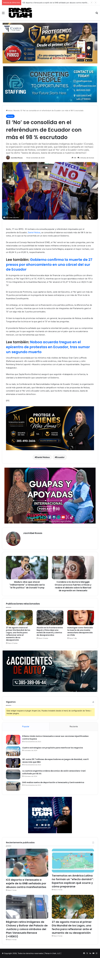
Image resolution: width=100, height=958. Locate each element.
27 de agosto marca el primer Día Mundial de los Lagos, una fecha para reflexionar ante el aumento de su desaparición (18, 633)
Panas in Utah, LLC (52, 953)
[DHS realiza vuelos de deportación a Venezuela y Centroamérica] (13, 786)
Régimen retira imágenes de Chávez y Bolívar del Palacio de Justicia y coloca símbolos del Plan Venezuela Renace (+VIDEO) (27, 929)
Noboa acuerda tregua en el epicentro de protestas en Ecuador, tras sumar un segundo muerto (48, 347)
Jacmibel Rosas (17, 158)
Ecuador (60, 457)
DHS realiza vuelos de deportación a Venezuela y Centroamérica (53, 782)
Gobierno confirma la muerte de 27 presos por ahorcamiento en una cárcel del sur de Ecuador (49, 264)
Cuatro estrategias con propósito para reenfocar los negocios (52, 747)
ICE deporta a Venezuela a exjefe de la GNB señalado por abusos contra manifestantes (26, 883)
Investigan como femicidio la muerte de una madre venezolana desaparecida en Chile (80, 631)
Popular (25, 726)
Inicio (10, 110)
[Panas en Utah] (20, 12)
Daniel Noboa (33, 232)
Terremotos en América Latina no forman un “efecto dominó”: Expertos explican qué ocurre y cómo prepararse (73, 881)
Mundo (16, 110)
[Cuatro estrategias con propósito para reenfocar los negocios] (13, 751)
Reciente (74, 726)
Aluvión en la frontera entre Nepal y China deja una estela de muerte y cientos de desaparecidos (50, 631)
